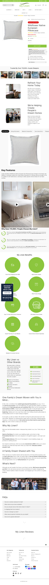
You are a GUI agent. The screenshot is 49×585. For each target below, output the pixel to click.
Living (8, 557)
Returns (32, 555)
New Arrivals (9, 552)
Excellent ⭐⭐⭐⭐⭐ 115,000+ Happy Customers (24, 15)
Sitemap (20, 557)
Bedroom (8, 554)
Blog (20, 554)
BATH (24, 9)
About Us (33, 552)
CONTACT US (24, 12)
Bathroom (9, 555)
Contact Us (33, 557)
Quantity (30, 40)
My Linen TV (21, 552)
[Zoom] (13, 30)
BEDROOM (17, 9)
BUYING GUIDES (38, 9)
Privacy (32, 559)
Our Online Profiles (22, 555)
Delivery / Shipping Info (35, 554)
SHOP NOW (7, 292)
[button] (28, 52)
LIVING (30, 9)
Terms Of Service (34, 560)
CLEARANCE (9, 9)
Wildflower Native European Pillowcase (38, 19)
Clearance (9, 560)
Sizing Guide (21, 559)
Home (29, 19)
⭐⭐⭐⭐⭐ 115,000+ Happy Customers (36, 32)
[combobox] (8, 5)
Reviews (20, 560)
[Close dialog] (12, 285)
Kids (7, 559)
